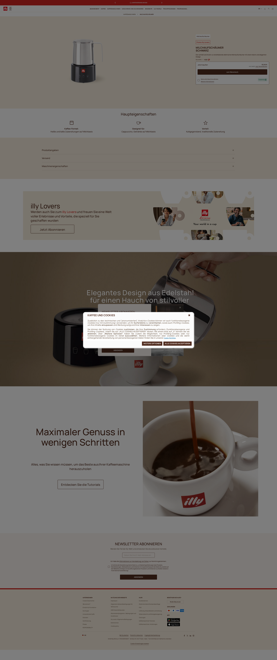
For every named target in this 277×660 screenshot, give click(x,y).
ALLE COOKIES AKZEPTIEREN (177, 343)
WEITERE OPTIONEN (152, 343)
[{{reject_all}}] (189, 315)
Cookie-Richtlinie (170, 338)
